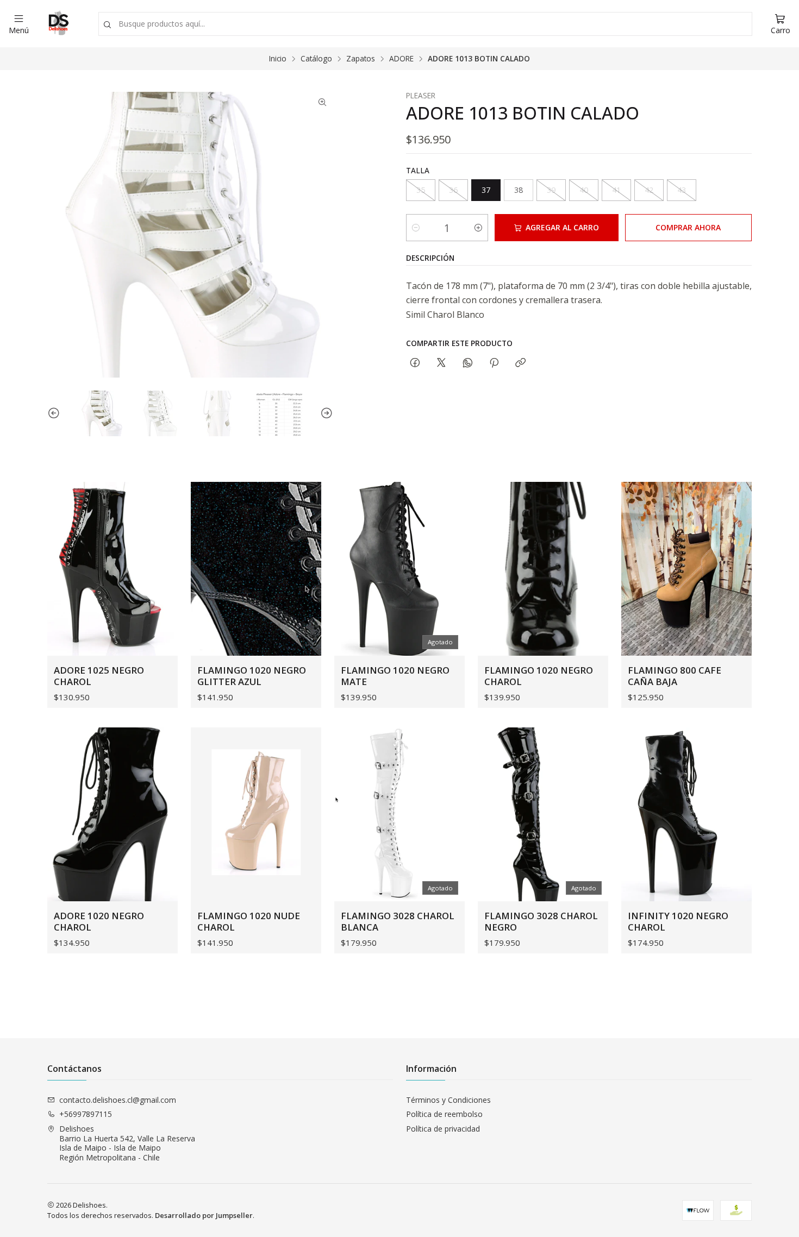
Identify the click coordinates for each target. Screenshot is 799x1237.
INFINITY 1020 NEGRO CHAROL (678, 921)
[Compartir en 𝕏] (441, 363)
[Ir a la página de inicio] (58, 23)
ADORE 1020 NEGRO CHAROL (99, 921)
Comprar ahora (688, 227)
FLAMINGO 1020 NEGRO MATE (395, 676)
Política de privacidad (443, 1128)
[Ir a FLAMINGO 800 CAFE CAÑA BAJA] (686, 569)
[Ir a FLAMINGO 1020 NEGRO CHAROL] (543, 569)
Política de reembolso (444, 1114)
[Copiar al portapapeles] (520, 363)
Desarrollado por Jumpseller (204, 1215)
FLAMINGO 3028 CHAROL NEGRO (541, 921)
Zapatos (360, 58)
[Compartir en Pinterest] (494, 363)
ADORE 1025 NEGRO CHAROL (99, 676)
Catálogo (316, 58)
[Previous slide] (55, 413)
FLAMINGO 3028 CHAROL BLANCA (397, 921)
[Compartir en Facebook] (415, 363)
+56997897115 (85, 1114)
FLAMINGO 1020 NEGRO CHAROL (538, 676)
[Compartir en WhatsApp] (468, 363)
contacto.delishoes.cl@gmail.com (117, 1100)
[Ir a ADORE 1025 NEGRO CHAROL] (112, 569)
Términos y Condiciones (448, 1100)
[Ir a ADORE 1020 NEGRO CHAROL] (112, 814)
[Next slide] (325, 413)
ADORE (401, 58)
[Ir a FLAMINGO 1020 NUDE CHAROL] (256, 814)
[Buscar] (107, 25)
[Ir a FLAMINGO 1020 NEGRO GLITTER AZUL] (256, 569)
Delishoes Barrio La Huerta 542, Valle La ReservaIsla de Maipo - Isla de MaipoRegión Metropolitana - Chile (127, 1143)
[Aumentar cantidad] (478, 228)
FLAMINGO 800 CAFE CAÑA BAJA (674, 676)
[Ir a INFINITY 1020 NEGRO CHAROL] (686, 814)
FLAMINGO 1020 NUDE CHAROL (248, 921)
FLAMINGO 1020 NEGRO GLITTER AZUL (251, 676)
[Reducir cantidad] (416, 228)
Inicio (277, 58)
